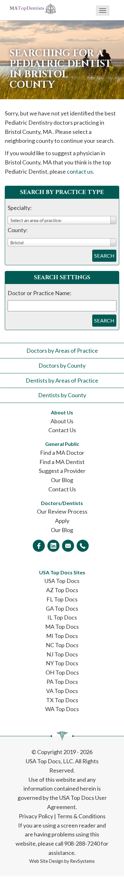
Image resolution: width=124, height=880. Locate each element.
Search (104, 256)
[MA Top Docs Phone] (83, 545)
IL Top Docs (62, 617)
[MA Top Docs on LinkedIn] (53, 545)
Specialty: (20, 207)
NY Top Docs (62, 663)
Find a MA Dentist (62, 461)
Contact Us (62, 429)
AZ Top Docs (62, 589)
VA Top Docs (62, 690)
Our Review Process (62, 511)
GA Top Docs (62, 608)
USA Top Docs (62, 580)
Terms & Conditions (81, 816)
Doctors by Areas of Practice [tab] (62, 350)
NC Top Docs (62, 644)
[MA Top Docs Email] (68, 545)
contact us (80, 171)
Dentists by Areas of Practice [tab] (62, 380)
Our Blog (62, 479)
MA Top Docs (62, 626)
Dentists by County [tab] (62, 394)
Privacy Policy (36, 816)
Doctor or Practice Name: (40, 292)
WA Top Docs (62, 708)
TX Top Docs (62, 699)
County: (18, 229)
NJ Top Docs (62, 654)
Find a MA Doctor (62, 452)
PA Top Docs (62, 681)
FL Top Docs (62, 599)
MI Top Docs (62, 635)
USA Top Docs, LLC (49, 761)
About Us (62, 421)
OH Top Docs (62, 672)
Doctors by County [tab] (62, 365)
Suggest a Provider (62, 470)
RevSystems (82, 861)
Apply (62, 520)
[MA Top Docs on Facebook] (39, 545)
